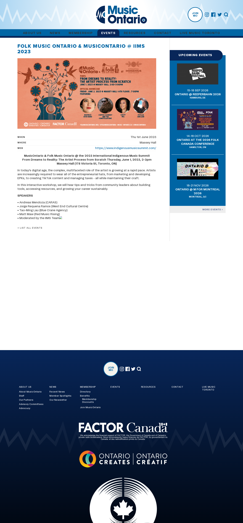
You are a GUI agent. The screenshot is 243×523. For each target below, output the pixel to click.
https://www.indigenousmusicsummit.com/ (125, 148)
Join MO (195, 14)
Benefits (85, 396)
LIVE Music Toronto (200, 33)
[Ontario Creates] (121, 460)
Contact (162, 33)
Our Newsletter (58, 400)
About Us (32, 33)
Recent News (57, 392)
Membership (81, 33)
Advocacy (24, 408)
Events (108, 33)
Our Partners (26, 400)
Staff (21, 396)
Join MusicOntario (90, 407)
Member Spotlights (60, 396)
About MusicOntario (30, 392)
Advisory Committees (31, 404)
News (55, 33)
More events (212, 209)
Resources (135, 33)
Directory (85, 392)
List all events (31, 228)
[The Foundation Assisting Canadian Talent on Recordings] (121, 432)
